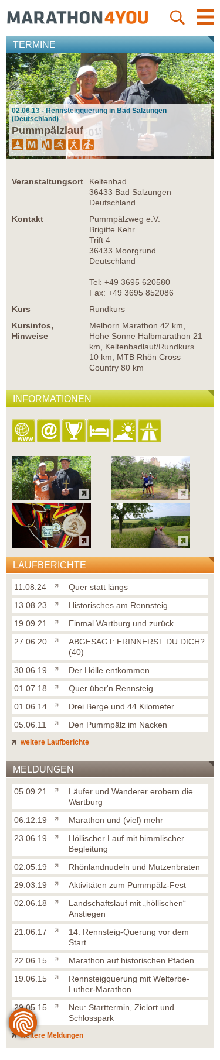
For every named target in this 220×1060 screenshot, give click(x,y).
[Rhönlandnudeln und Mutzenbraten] (59, 864)
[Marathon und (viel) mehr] (59, 818)
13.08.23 (30, 605)
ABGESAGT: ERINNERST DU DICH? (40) (137, 647)
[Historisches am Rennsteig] (59, 603)
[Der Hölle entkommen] (59, 668)
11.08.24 (30, 587)
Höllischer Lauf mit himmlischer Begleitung (126, 843)
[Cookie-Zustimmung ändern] (23, 1022)
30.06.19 (30, 670)
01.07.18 (30, 688)
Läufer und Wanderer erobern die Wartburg (131, 797)
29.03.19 (30, 885)
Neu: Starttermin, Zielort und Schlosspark (121, 1013)
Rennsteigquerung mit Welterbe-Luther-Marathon (129, 984)
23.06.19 (30, 838)
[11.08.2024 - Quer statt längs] (51, 497)
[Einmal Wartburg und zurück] (59, 621)
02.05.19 (30, 867)
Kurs (21, 309)
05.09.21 (30, 791)
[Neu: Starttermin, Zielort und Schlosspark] (59, 1005)
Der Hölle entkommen (109, 670)
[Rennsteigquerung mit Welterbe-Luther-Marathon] (59, 976)
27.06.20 (30, 641)
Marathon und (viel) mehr (116, 820)
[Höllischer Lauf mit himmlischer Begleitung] (59, 836)
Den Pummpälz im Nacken (118, 724)
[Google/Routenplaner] (150, 431)
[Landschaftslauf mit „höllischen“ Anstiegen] (59, 901)
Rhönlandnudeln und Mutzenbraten (134, 867)
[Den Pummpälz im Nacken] (59, 722)
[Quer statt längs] (59, 585)
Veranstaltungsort (47, 181)
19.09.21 (30, 623)
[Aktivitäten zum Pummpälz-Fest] (59, 883)
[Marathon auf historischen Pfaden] (59, 958)
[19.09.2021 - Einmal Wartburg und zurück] (51, 545)
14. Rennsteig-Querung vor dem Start (129, 937)
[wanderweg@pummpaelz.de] (49, 431)
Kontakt (27, 219)
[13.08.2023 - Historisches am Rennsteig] (150, 497)
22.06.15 (30, 960)
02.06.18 (30, 903)
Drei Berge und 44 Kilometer (121, 706)
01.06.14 (30, 706)
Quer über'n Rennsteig (111, 688)
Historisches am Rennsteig (118, 605)
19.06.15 (30, 978)
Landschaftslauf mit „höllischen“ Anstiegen (127, 908)
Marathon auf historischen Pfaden (131, 960)
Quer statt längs (98, 587)
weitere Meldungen (51, 1035)
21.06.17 (30, 931)
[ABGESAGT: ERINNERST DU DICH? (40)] (59, 639)
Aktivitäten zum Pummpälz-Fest (127, 885)
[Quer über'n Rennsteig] (59, 686)
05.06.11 (30, 724)
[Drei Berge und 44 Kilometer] (59, 704)
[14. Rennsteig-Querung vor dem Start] (59, 929)
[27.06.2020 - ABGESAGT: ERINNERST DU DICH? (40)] (150, 545)
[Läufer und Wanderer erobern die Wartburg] (59, 789)
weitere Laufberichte (54, 742)
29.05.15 (30, 1007)
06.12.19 (30, 820)
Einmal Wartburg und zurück (121, 623)
